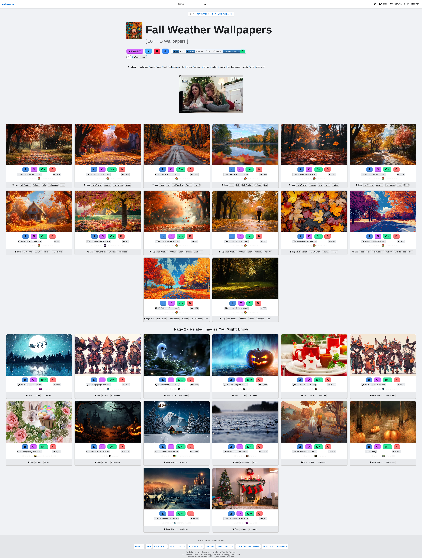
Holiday (37, 395)
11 (181, 169)
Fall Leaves (53, 185)
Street (128, 185)
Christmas (47, 395)
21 (319, 447)
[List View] (182, 51)
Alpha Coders (8, 4)
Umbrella (258, 252)
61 (250, 380)
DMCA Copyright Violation (248, 546)
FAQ (149, 546)
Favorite (136, 51)
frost (164, 67)
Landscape (198, 252)
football (214, 67)
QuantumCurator (115, 245)
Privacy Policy (160, 546)
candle (181, 67)
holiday (189, 67)
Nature (335, 185)
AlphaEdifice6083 (46, 456)
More (217, 51)
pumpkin (197, 67)
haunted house (233, 67)
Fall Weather (201, 14)
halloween (143, 67)
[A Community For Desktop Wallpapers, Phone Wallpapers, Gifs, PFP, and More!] (191, 14)
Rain (255, 462)
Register (415, 4)
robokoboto (47, 178)
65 (44, 447)
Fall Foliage (118, 185)
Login (406, 4)
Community (397, 4)
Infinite (191, 51)
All (129, 57)
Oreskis (322, 456)
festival (222, 67)
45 (319, 380)
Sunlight (260, 319)
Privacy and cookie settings (275, 546)
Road (162, 185)
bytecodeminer (184, 456)
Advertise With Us (225, 546)
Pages (200, 51)
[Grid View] (176, 51)
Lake (231, 185)
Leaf (266, 185)
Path (44, 185)
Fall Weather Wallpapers (221, 14)
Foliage (334, 252)
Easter (46, 462)
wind (252, 67)
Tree (62, 185)
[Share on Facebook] (165, 51)
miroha (321, 389)
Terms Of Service (177, 546)
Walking (268, 252)
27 (113, 447)
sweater (244, 67)
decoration (260, 67)
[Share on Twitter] (148, 51)
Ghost (174, 395)
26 (388, 380)
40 (181, 514)
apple (159, 67)
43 (181, 447)
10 (113, 169)
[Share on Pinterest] (157, 51)
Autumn (36, 185)
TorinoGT (390, 456)
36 (113, 380)
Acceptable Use (196, 546)
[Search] (205, 4)
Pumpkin (111, 252)
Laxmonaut (116, 389)
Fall (168, 185)
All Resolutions (231, 51)
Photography (245, 462)
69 (250, 447)
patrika (184, 389)
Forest (197, 185)
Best (209, 51)
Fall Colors (161, 319)
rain (174, 67)
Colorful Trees (400, 252)
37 (181, 380)
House (47, 252)
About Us (139, 546)
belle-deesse (253, 389)
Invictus (46, 389)
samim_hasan (184, 523)
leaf (169, 67)
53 (44, 380)
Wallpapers (141, 57)
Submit (384, 4)
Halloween (115, 395)
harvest (206, 67)
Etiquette (210, 546)
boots (152, 67)
